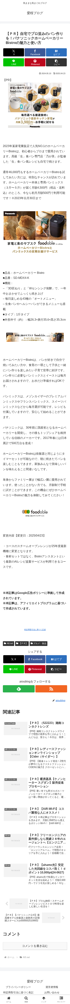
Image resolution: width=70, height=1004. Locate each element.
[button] (56, 62)
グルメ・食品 (39, 643)
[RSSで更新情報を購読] (51, 688)
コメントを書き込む (35, 945)
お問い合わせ (51, 992)
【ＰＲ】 (23, 643)
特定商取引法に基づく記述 (35, 630)
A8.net (10, 643)
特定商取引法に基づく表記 (18, 992)
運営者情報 (52, 987)
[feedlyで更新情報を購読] (19, 688)
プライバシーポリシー (18, 987)
